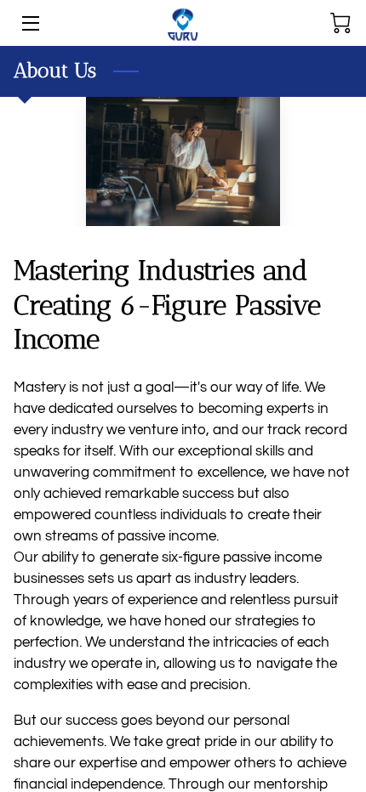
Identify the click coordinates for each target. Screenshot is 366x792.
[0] (340, 23)
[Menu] (29, 23)
